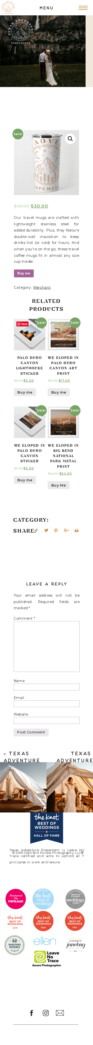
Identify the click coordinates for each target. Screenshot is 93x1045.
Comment (24, 618)
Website (21, 714)
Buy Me (58, 485)
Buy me (23, 273)
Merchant (42, 287)
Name (19, 681)
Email (19, 697)
